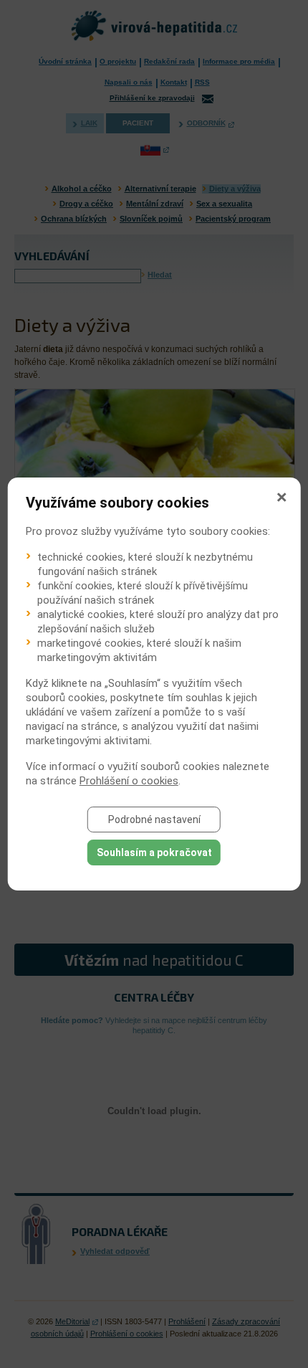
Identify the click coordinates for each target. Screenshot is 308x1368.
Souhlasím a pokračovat (154, 852)
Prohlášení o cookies (129, 780)
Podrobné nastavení (154, 819)
